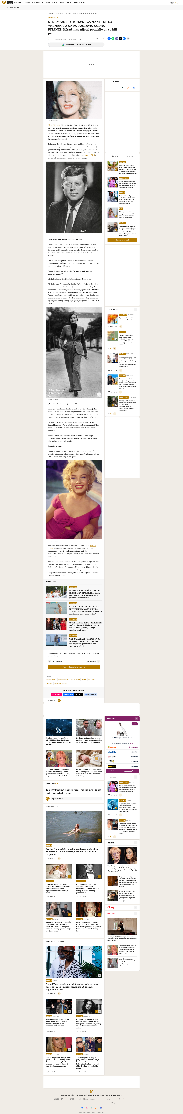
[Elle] (79, 1099)
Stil (49, 38)
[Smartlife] (100, 1099)
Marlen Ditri (90, 155)
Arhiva (90, 1103)
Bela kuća (91, 679)
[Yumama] (116, 1099)
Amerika (49, 683)
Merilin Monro (75, 679)
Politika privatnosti (98, 1103)
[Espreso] (72, 1099)
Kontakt (84, 1103)
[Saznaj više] (135, 842)
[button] (99, 38)
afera (84, 679)
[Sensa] (108, 1099)
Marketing (78, 1103)
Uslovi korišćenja (110, 1103)
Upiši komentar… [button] (58, 799)
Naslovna (51, 13)
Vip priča (68, 13)
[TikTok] (122, 87)
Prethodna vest (57, 661)
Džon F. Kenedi (54, 125)
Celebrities (59, 13)
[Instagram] (116, 87)
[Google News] (134, 87)
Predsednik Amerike (60, 683)
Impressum (71, 1103)
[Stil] (4, 3)
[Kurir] (56, 1099)
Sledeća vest (91, 661)
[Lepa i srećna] (92, 1099)
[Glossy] (85, 1099)
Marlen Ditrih (51, 679)
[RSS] (128, 87)
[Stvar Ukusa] (125, 1099)
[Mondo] (64, 1099)
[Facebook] (110, 87)
